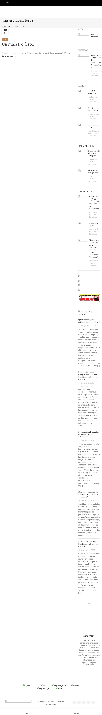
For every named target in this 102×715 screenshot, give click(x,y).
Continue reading (9, 56)
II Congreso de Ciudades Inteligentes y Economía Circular (88, 543)
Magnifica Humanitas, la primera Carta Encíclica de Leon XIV (88, 494)
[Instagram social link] (51, 3)
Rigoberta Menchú (95, 35)
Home (4, 26)
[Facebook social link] (44, 3)
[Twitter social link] (47, 3)
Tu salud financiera (92, 92)
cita (4, 39)
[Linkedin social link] (57, 3)
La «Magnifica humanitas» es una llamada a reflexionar (89, 434)
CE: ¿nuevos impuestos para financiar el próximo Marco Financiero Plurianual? (94, 248)
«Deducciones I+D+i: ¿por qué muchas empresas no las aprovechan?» (94, 202)
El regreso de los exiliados (93, 109)
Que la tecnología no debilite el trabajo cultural (89, 321)
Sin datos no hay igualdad (93, 171)
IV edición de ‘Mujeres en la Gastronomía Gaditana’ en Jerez (96, 61)
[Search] (99, 2)
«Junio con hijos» (93, 224)
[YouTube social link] (54, 3)
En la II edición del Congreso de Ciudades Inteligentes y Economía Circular (88, 375)
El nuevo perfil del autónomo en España (94, 153)
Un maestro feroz (18, 44)
